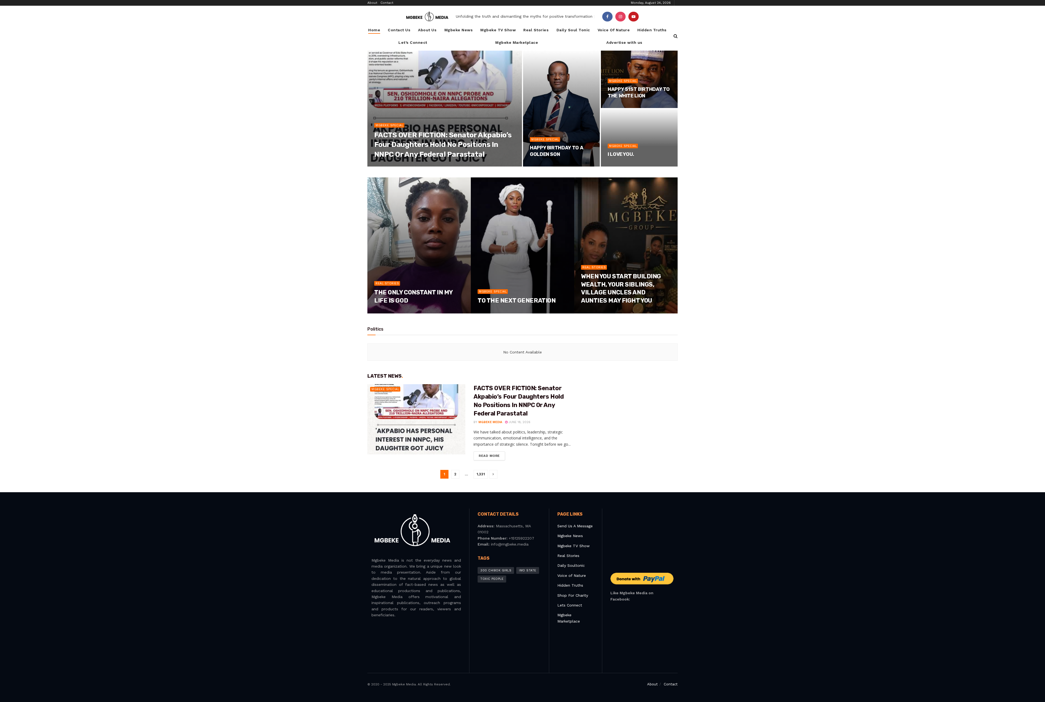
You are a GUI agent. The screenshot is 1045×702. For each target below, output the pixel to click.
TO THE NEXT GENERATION (516, 300)
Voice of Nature (571, 575)
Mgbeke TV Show (498, 30)
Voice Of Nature (614, 30)
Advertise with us (624, 42)
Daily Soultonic (571, 565)
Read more (489, 456)
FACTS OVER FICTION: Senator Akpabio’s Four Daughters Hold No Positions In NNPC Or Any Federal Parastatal (443, 144)
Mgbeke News (458, 30)
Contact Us (399, 30)
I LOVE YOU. (621, 154)
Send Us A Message (575, 526)
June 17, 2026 (388, 311)
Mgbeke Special (389, 125)
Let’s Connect (412, 42)
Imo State (527, 570)
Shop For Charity (572, 595)
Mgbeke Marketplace (516, 42)
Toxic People (491, 579)
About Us (427, 30)
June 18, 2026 (419, 165)
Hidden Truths (652, 30)
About (372, 3)
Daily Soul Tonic (573, 30)
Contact (386, 3)
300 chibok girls (495, 570)
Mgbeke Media (391, 165)
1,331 (481, 474)
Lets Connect (569, 605)
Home (374, 30)
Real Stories (536, 30)
